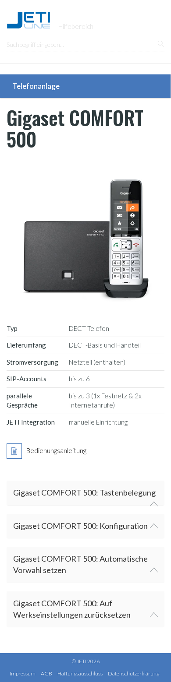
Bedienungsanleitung (56, 450)
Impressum (23, 673)
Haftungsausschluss (80, 673)
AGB (46, 673)
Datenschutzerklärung (133, 673)
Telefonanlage (36, 86)
